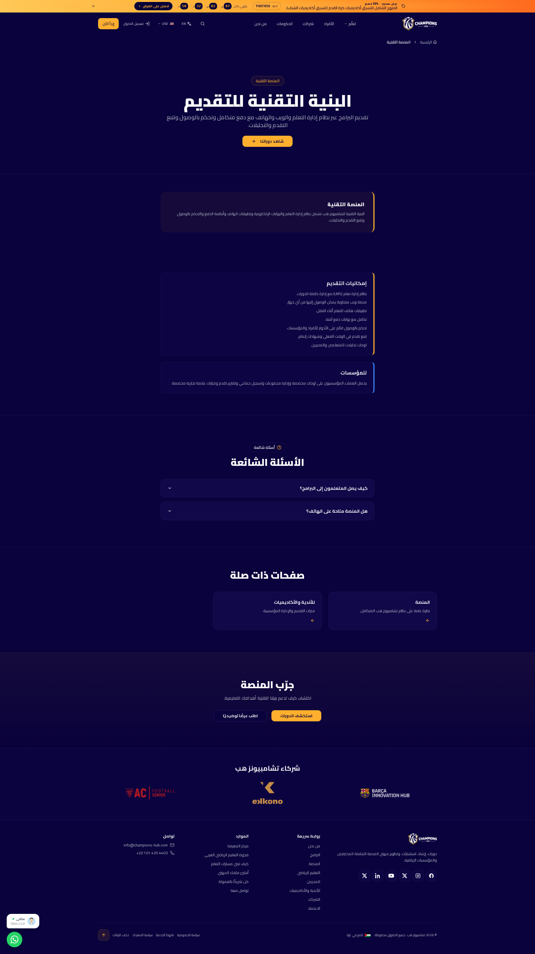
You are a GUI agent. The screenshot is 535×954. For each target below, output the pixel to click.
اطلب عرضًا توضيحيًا (240, 715)
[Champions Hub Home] (419, 23)
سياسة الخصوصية (188, 935)
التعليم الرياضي (308, 872)
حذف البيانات (121, 935)
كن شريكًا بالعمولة (233, 881)
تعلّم (352, 23)
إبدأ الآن (108, 23)
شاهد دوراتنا (272, 141)
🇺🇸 (168, 23)
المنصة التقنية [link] (398, 42)
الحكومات (285, 23)
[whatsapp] (364, 875)
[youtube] (391, 875)
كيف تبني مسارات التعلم (230, 863)
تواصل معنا (240, 890)
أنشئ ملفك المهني (233, 872)
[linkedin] (377, 875)
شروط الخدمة (165, 935)
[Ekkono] (267, 793)
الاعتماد (314, 908)
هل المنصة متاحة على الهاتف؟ (337, 511)
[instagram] (418, 875)
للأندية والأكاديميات (305, 890)
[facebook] (431, 875)
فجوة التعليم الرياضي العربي (226, 854)
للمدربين (313, 881)
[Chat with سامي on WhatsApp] (14, 939)
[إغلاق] (93, 6)
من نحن (260, 23)
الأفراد (329, 23)
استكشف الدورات (296, 715)
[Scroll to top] (103, 935)
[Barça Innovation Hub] (385, 793)
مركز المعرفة (238, 846)
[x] (404, 875)
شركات (308, 23)
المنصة (314, 863)
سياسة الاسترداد (142, 935)
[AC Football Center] (150, 793)
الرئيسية (426, 42)
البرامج (315, 854)
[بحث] (202, 23)
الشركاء (314, 899)
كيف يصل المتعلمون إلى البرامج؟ (334, 488)
